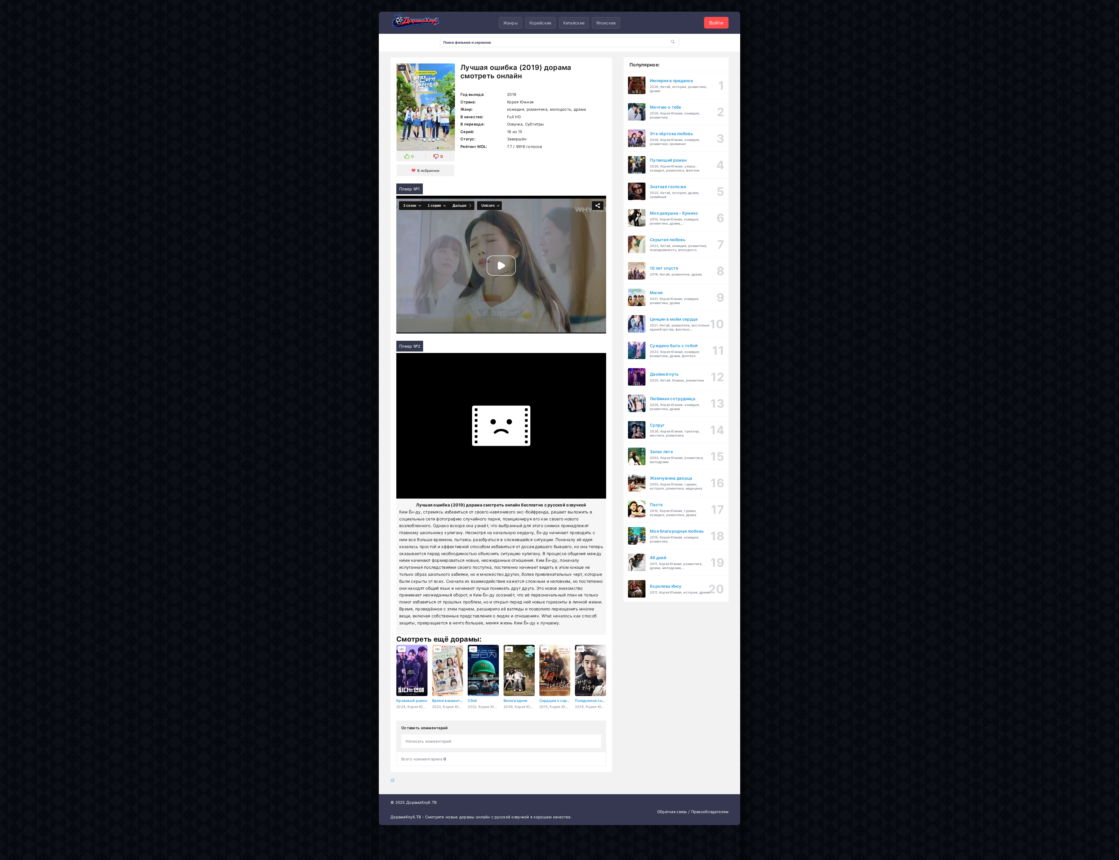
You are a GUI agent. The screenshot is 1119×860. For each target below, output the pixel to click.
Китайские (574, 22)
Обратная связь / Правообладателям (693, 811)
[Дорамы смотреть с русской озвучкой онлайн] (419, 23)
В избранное (428, 170)
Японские (606, 22)
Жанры (510, 22)
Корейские (540, 22)
